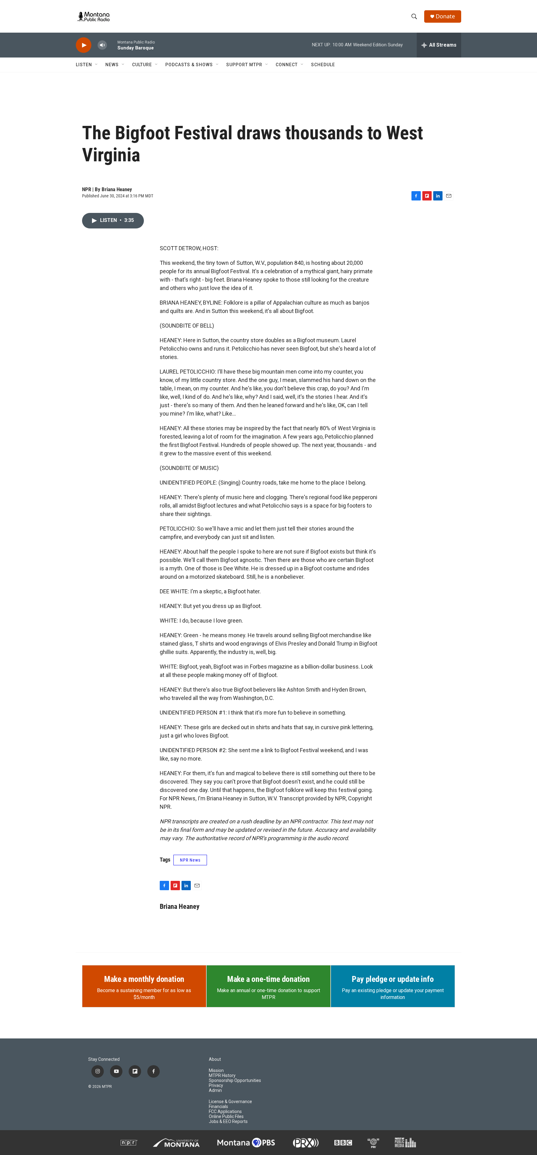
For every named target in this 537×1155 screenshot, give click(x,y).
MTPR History (222, 1075)
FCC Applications (225, 1111)
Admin (215, 1090)
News (112, 64)
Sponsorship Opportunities (235, 1080)
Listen (84, 64)
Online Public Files (226, 1116)
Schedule (323, 64)
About (215, 1059)
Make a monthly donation (144, 979)
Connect (287, 64)
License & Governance (230, 1101)
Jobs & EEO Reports (228, 1121)
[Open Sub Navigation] (96, 64)
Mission (216, 1070)
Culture (142, 64)
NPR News (190, 860)
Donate (445, 16)
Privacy (216, 1085)
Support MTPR (244, 64)
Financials (218, 1106)
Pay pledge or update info (393, 979)
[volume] (102, 45)
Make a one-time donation (268, 979)
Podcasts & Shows (189, 64)
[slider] (112, 45)
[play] (84, 45)
